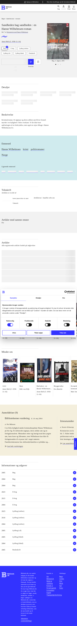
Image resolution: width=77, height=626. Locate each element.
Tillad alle (63, 333)
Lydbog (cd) (6, 53)
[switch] (29, 324)
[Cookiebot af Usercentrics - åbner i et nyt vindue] (66, 292)
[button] (38, 472)
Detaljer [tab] (38, 298)
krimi (25, 149)
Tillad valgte (38, 333)
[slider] (58, 42)
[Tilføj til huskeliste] (38, 62)
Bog (4, 48)
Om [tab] (63, 298)
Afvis (14, 333)
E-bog (12, 48)
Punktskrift (32, 53)
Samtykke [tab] (13, 298)
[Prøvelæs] (31, 62)
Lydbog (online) (23, 48)
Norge (5, 155)
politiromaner (37, 149)
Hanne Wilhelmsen (11, 149)
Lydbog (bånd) (19, 53)
